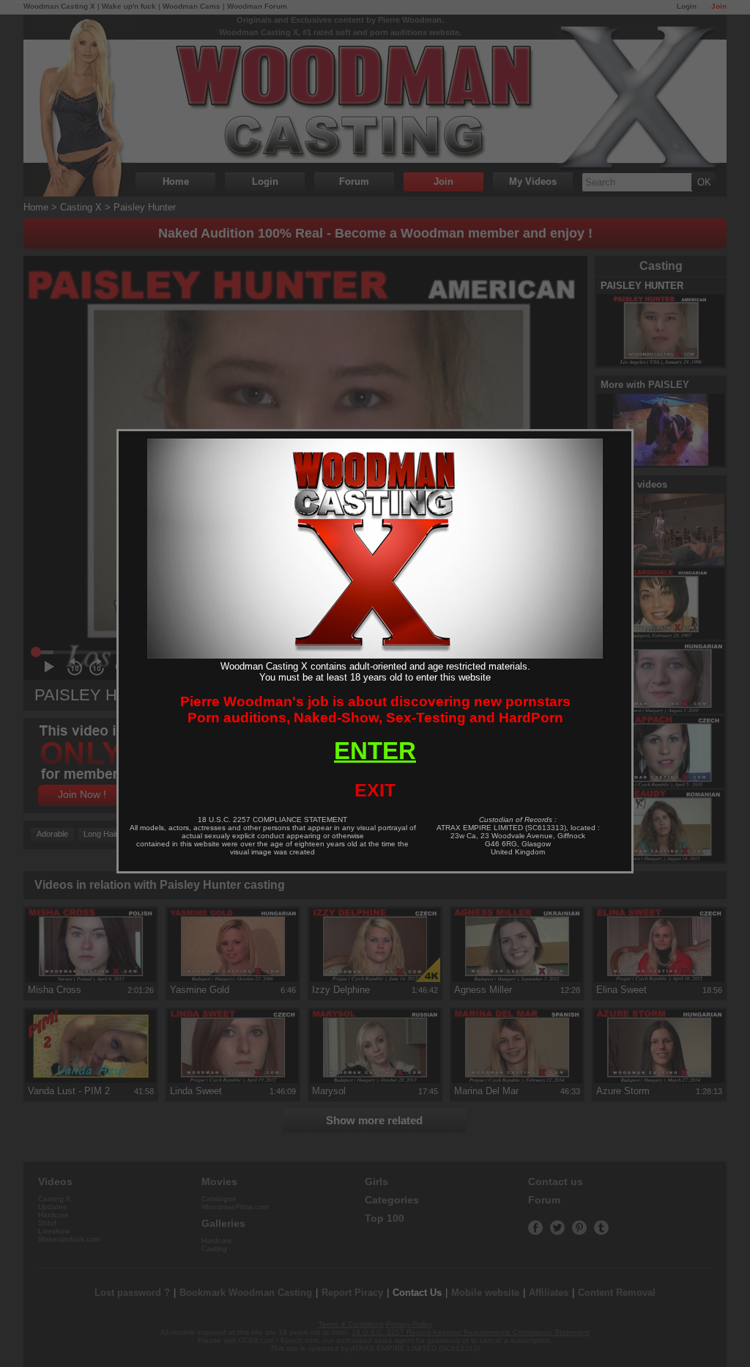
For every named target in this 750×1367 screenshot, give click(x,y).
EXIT (375, 790)
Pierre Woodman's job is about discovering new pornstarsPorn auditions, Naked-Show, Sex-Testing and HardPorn (375, 709)
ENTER (375, 750)
